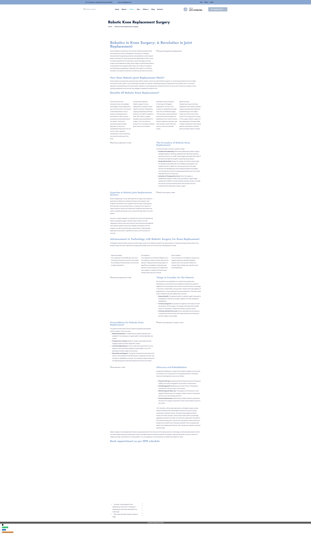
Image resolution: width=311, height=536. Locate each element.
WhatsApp (5, 527)
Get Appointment (217, 9)
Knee (131, 9)
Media (211, 2)
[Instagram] (183, 505)
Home (117, 9)
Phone (4, 530)
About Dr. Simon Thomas (150, 508)
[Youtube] (187, 505)
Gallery (206, 2)
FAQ (201, 2)
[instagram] (223, 2)
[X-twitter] (178, 505)
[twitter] (217, 2)
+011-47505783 (195, 10)
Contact (160, 9)
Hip (138, 9)
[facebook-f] (220, 2)
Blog (153, 9)
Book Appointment (7, 532)
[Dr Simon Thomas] (90, 9)
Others (145, 9)
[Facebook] (174, 505)
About (124, 9)
